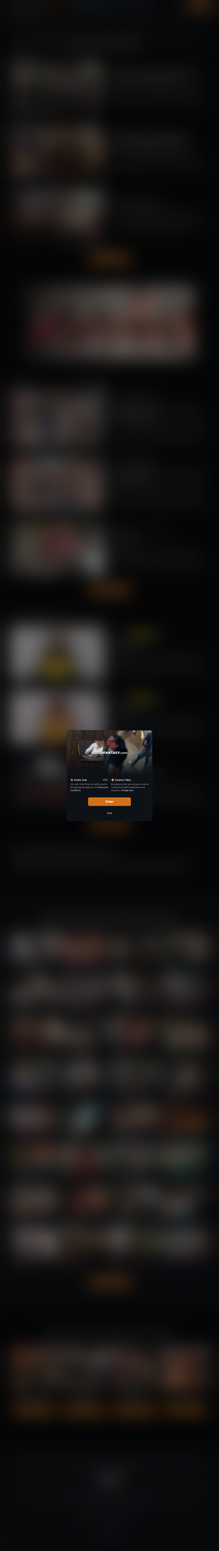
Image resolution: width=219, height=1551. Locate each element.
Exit (109, 813)
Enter (110, 801)
